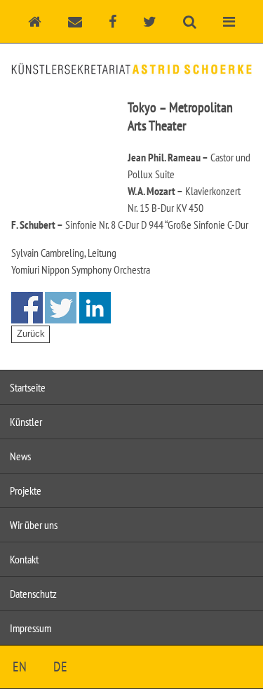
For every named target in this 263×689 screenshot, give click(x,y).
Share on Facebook (27, 307)
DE (60, 666)
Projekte (25, 490)
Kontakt (24, 559)
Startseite (28, 387)
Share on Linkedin (95, 307)
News (20, 456)
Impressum (30, 628)
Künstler (26, 422)
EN (20, 666)
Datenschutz (33, 594)
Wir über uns (34, 525)
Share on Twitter (60, 307)
